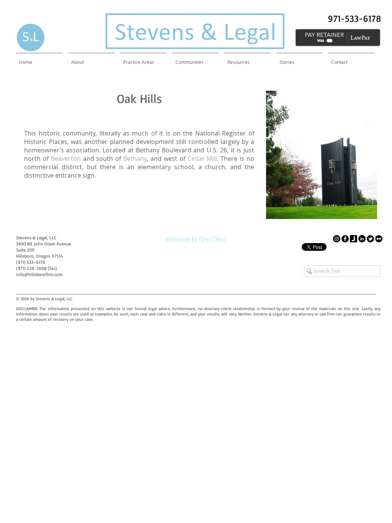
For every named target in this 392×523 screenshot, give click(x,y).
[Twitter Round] (370, 238)
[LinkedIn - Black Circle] (362, 238)
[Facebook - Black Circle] (345, 238)
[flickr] (378, 238)
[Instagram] (336, 238)
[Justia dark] (353, 238)
